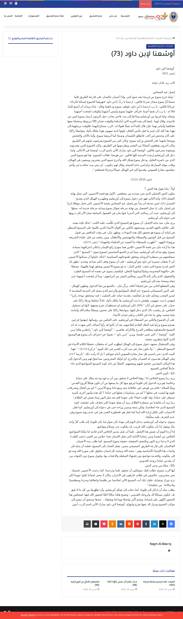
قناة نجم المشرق (55, 16)
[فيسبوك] (171, 524)
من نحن (113, 16)
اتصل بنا (8, 16)
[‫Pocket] (104, 524)
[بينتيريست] (137, 524)
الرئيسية (125, 16)
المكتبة (18, 16)
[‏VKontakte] (120, 524)
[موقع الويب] (169, 550)
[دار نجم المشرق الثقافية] (157, 16)
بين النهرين (76, 16)
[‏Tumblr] (146, 524)
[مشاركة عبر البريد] (95, 524)
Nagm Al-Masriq (160, 544)
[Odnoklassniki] (112, 524)
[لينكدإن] (154, 524)
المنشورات (33, 16)
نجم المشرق (95, 16)
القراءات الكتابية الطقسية (150, 39)
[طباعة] (87, 524)
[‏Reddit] (129, 524)
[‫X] (162, 524)
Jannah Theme (28, 615)
